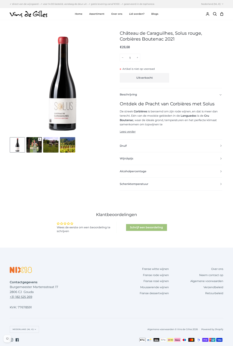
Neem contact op (211, 275)
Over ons (217, 269)
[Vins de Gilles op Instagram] (11, 340)
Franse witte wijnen (155, 269)
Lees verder (128, 131)
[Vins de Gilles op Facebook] (17, 340)
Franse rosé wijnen (156, 281)
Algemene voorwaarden (206, 281)
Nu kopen (196, 78)
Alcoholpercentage (133, 171)
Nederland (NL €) (211, 4)
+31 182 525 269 (21, 297)
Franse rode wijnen (156, 275)
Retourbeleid (214, 293)
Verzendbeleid (213, 287)
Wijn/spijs (126, 158)
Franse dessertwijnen (154, 293)
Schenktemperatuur (134, 184)
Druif (123, 145)
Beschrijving (128, 94)
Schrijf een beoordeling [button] (146, 227)
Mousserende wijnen (154, 287)
